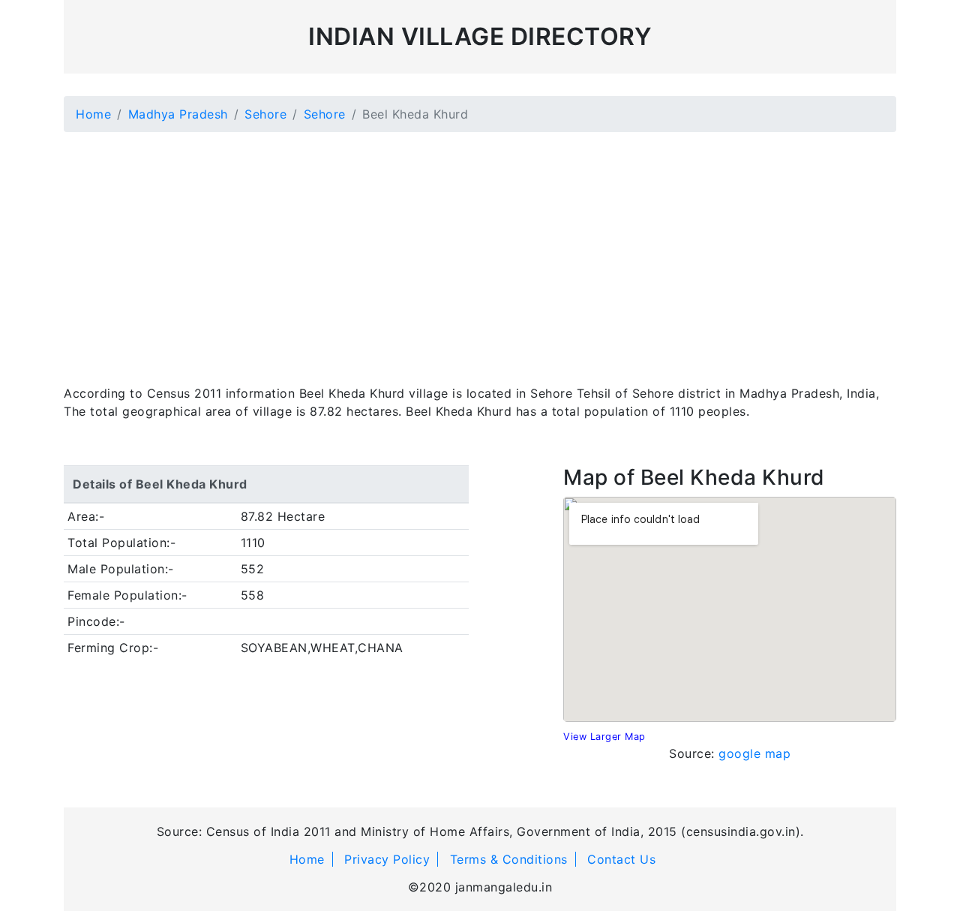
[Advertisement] (480, 249)
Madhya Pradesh (178, 114)
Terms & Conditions (509, 859)
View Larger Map (604, 736)
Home (93, 114)
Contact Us (621, 859)
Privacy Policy (387, 859)
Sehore (265, 114)
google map (754, 753)
